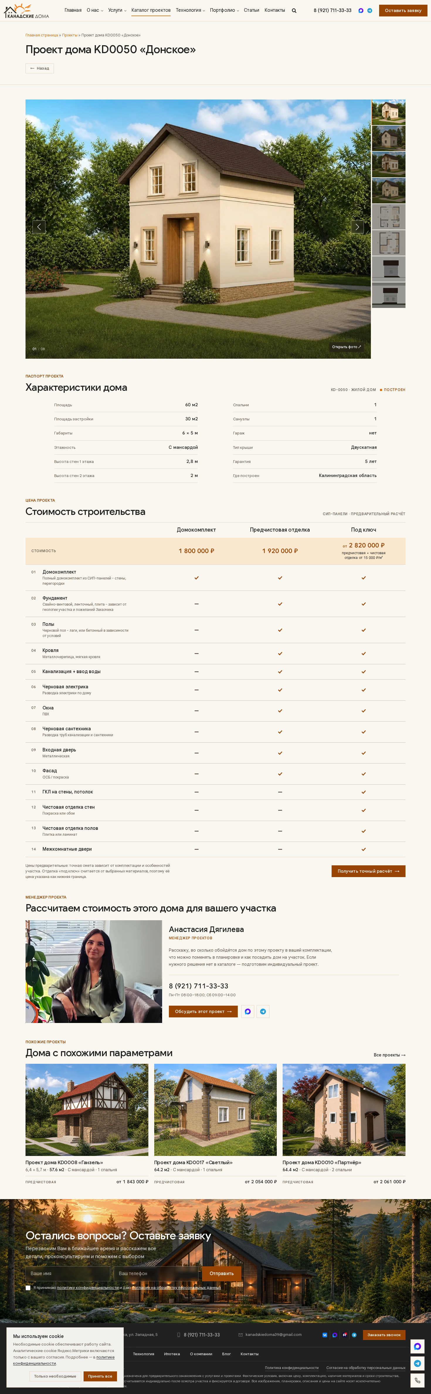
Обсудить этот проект (203, 1011)
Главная (73, 10)
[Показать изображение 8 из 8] (388, 295)
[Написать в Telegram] (417, 1363)
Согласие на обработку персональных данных (365, 1368)
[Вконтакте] (325, 1335)
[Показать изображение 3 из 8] (388, 164)
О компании (201, 1353)
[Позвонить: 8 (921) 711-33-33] (417, 1380)
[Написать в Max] (417, 1346)
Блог (226, 1353)
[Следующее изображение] (357, 226)
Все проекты (389, 1055)
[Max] (361, 10)
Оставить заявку (403, 10)
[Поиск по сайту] (294, 10)
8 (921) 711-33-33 (333, 10)
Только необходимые (55, 1376)
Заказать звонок (384, 1334)
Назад (39, 68)
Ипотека (172, 1353)
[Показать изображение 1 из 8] (388, 112)
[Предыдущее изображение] (39, 226)
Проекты (69, 35)
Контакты (274, 10)
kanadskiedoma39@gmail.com (274, 1334)
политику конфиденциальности (88, 1287)
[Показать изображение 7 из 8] (388, 269)
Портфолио (222, 10)
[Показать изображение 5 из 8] (388, 217)
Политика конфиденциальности (292, 1368)
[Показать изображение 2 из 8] (388, 138)
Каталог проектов (151, 10)
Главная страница (42, 35)
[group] (198, 229)
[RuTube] (344, 1335)
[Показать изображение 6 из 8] (388, 243)
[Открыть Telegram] (263, 1011)
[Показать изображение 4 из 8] (388, 190)
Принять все (100, 1376)
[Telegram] (370, 10)
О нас (93, 10)
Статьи (251, 10)
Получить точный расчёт (368, 871)
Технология (188, 10)
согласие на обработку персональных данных (176, 1287)
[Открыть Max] (247, 1011)
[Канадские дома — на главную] (26, 10)
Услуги (115, 10)
